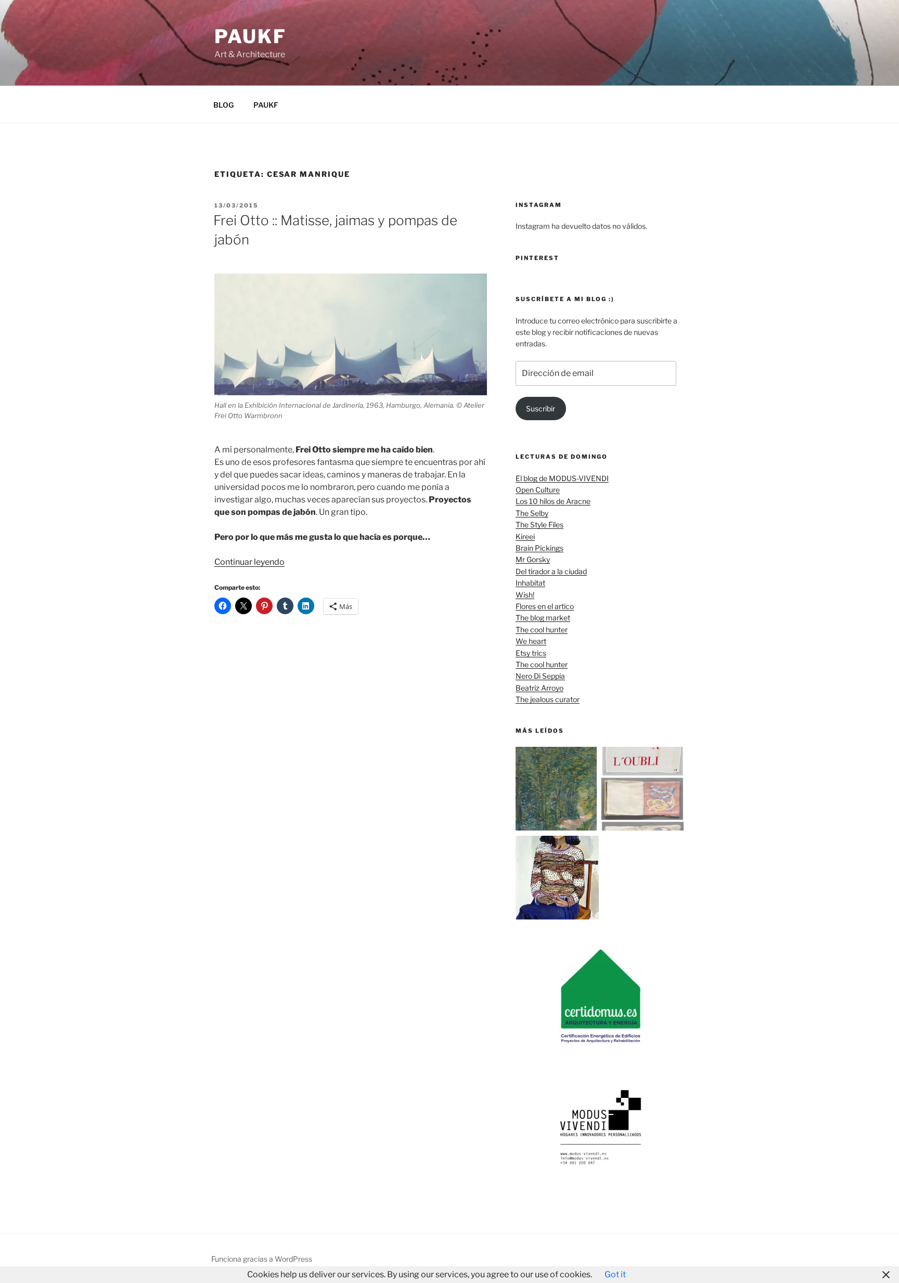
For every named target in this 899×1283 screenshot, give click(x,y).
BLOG (223, 104)
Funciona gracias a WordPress (261, 1258)
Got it (615, 1274)
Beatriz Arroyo (539, 687)
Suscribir (540, 408)
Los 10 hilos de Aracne (553, 501)
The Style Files (539, 524)
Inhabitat (530, 582)
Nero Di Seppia (540, 675)
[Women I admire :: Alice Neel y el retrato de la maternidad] (557, 879)
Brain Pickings (539, 547)
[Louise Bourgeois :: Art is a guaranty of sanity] (643, 790)
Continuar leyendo (249, 562)
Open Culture (538, 489)
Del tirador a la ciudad (551, 571)
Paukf (250, 36)
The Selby (532, 513)
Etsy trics (531, 653)
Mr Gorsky (533, 559)
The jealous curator (548, 699)
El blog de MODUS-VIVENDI (562, 478)
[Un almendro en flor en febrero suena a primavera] (557, 790)
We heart (531, 641)
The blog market (543, 617)
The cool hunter (542, 629)
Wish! (525, 594)
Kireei (525, 536)
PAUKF (265, 104)
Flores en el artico (545, 606)
